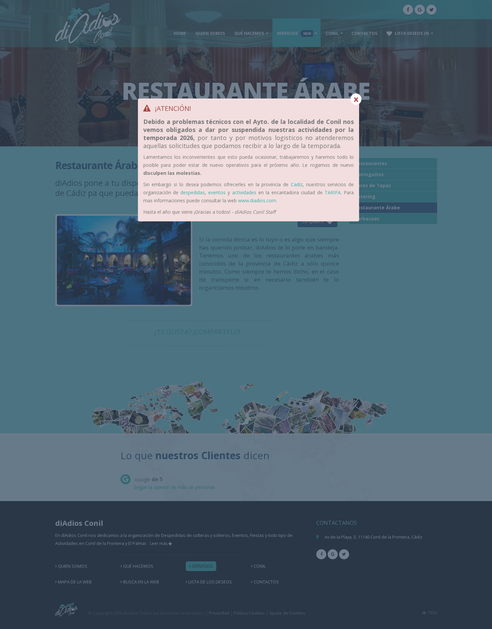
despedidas (192, 192)
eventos (217, 192)
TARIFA (333, 192)
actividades (244, 192)
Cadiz (297, 184)
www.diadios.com (257, 200)
